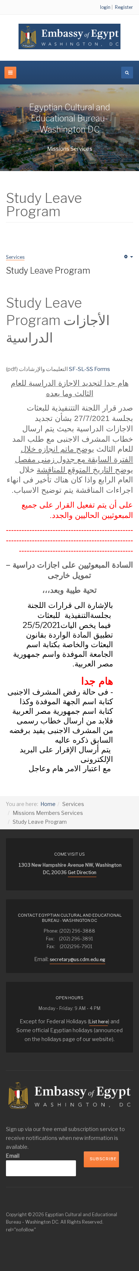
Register (124, 7)
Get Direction (82, 872)
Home (48, 804)
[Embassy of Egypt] (69, 36)
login (105, 7)
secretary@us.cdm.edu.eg (77, 959)
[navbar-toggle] (10, 72)
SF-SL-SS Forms (89, 369)
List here (98, 1021)
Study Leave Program (48, 270)
